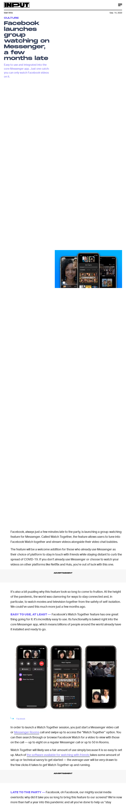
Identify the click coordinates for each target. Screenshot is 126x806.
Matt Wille (8, 12)
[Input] (16, 5)
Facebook (20, 719)
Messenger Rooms (26, 732)
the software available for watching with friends (58, 755)
